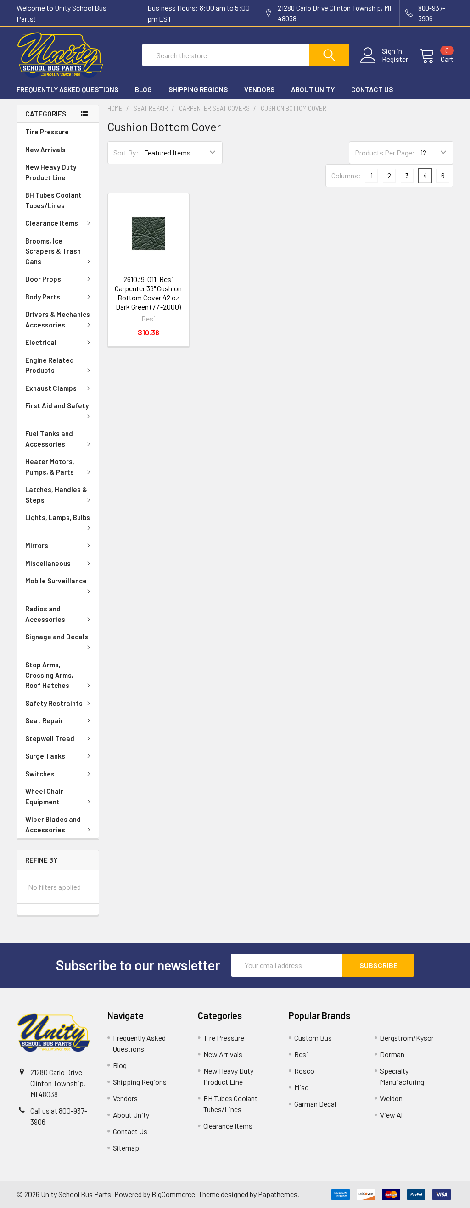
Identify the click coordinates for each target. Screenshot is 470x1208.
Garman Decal (315, 1103)
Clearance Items (51, 223)
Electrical (40, 342)
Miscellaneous (48, 563)
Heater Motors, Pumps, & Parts (49, 466)
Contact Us (372, 89)
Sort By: (126, 152)
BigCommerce (173, 1194)
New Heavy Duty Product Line (50, 172)
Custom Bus (313, 1037)
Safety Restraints (54, 703)
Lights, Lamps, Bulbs (57, 517)
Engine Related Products (49, 365)
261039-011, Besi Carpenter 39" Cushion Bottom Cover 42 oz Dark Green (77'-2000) (148, 293)
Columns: (346, 175)
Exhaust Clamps (51, 388)
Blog (143, 89)
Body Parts (42, 297)
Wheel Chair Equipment (44, 796)
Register (395, 59)
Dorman (392, 1054)
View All (392, 1114)
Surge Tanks (45, 756)
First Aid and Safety (57, 405)
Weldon (391, 1098)
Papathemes (277, 1194)
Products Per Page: (385, 152)
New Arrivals (45, 149)
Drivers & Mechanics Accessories (57, 319)
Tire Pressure (47, 131)
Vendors (259, 89)
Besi (301, 1054)
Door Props (43, 279)
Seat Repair (44, 720)
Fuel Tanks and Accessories (49, 438)
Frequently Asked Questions (67, 89)
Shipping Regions (198, 89)
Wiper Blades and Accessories (53, 824)
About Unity (313, 89)
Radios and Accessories (45, 613)
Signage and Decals (56, 636)
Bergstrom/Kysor (407, 1037)
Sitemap (126, 1147)
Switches (40, 774)
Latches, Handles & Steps (56, 494)
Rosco (304, 1070)
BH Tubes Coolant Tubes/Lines (53, 200)
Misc (301, 1087)
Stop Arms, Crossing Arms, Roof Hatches (49, 674)
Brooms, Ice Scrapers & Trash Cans (53, 251)
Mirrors (36, 545)
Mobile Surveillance (56, 580)
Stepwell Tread (49, 738)
